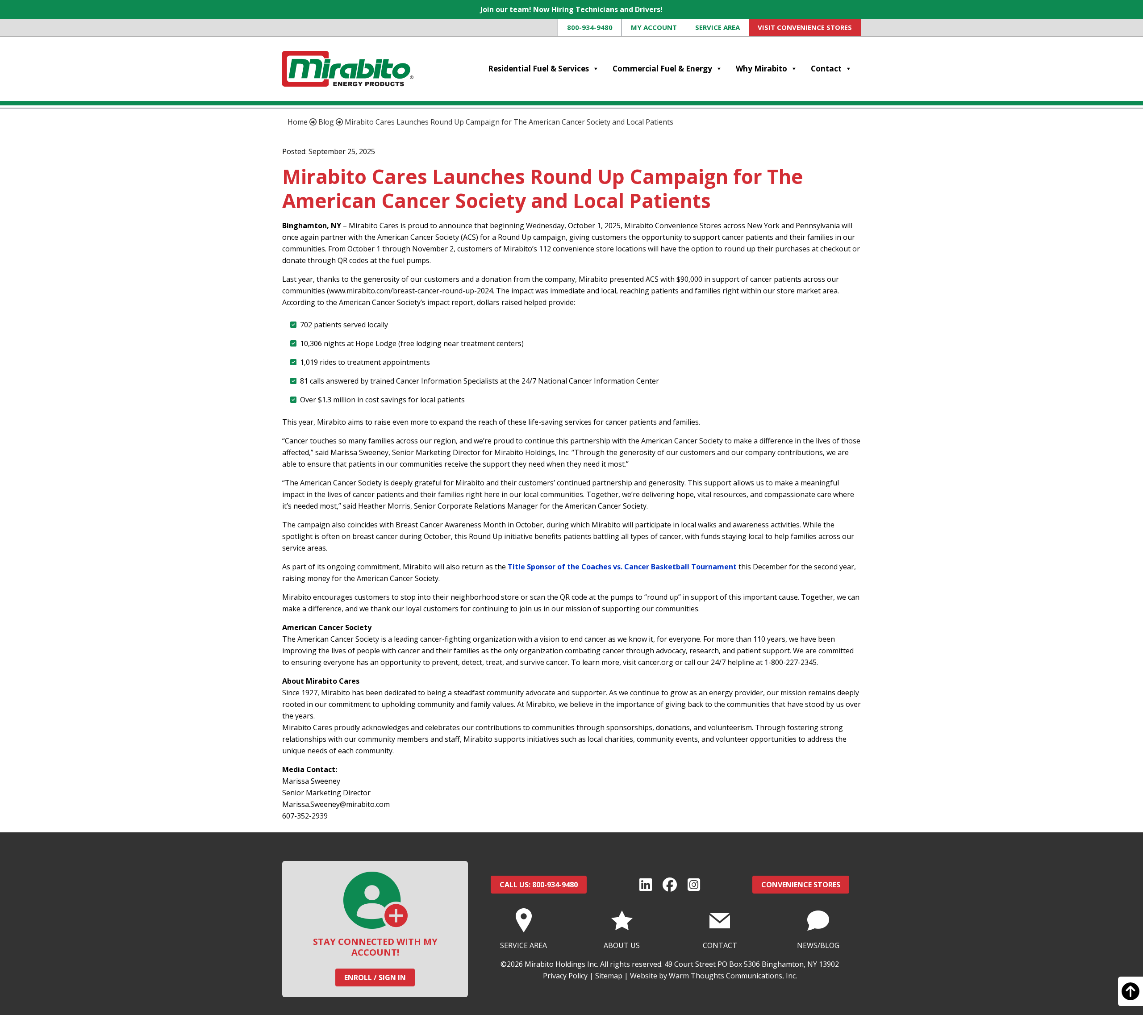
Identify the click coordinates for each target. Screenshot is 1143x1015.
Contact (826, 68)
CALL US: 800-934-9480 (539, 885)
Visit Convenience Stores (805, 27)
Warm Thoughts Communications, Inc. (733, 976)
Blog (326, 122)
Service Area (717, 27)
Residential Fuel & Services (538, 68)
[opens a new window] (645, 884)
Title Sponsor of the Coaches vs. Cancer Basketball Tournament (622, 567)
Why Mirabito (761, 68)
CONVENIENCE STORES (800, 885)
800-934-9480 (590, 27)
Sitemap (608, 976)
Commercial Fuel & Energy (662, 68)
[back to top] (1130, 995)
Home (298, 122)
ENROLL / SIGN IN (375, 977)
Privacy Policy (565, 976)
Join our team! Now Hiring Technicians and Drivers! (571, 9)
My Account (654, 27)
